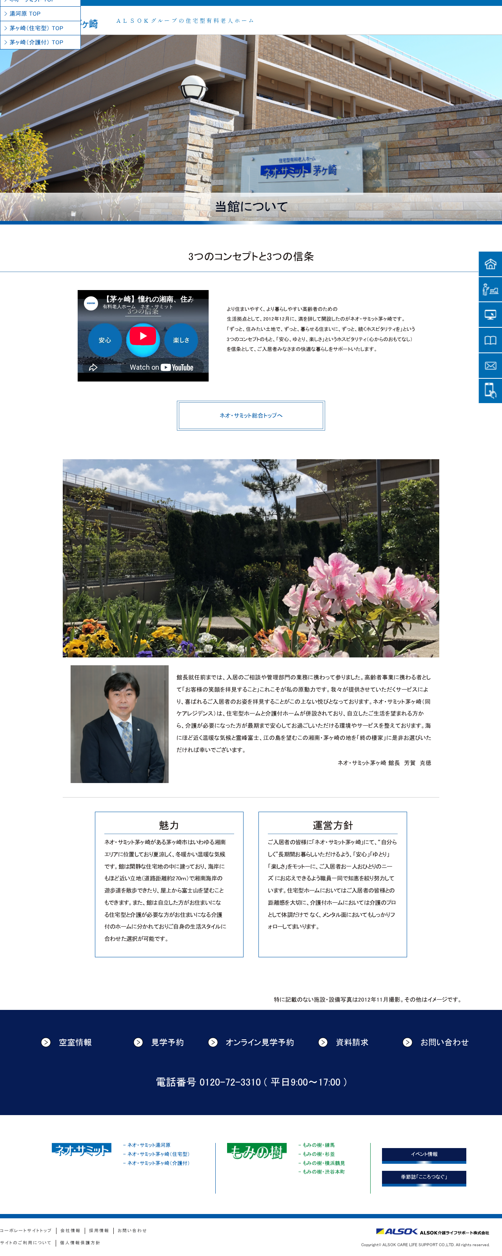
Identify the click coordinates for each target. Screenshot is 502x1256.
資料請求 (352, 1042)
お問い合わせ (444, 1042)
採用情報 (99, 1231)
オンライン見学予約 (260, 1042)
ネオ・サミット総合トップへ (251, 415)
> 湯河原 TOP (22, 13)
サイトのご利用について (26, 1243)
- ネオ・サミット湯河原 (147, 1145)
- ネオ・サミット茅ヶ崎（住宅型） (156, 1154)
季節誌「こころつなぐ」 (424, 1176)
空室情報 (75, 1042)
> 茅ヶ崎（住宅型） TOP (33, 28)
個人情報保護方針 (80, 1243)
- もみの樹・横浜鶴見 (321, 1163)
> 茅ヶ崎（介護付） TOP (33, 42)
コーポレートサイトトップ (26, 1231)
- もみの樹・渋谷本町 (321, 1171)
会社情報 (70, 1231)
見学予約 (167, 1042)
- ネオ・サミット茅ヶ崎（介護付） (156, 1163)
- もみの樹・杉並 (316, 1154)
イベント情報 (424, 1154)
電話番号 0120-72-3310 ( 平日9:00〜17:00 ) (251, 1082)
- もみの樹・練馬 (316, 1145)
